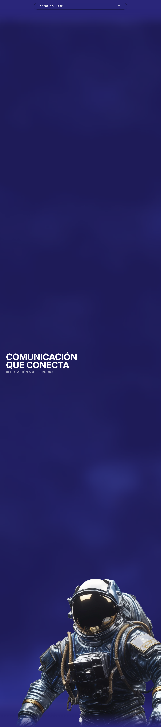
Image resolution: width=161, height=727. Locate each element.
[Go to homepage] (51, 6)
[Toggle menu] (119, 6)
